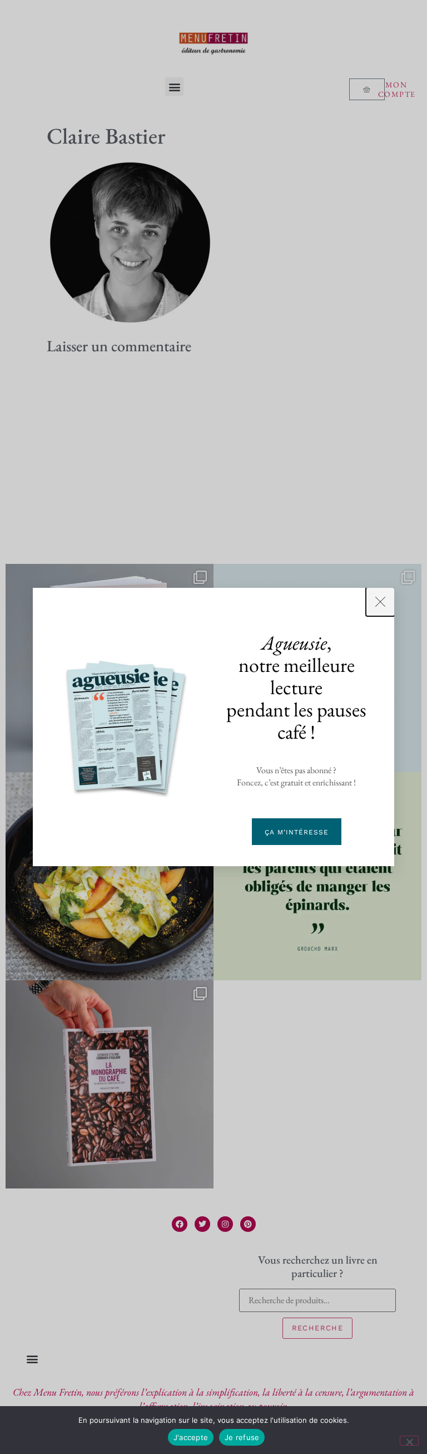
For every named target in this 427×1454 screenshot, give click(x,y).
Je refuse (242, 1437)
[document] (213, 727)
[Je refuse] (409, 1441)
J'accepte (190, 1437)
